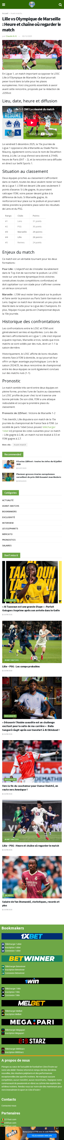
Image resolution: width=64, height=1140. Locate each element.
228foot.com (10, 1126)
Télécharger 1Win (12, 988)
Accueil (5, 13)
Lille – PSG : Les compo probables (21, 666)
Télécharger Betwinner (14, 966)
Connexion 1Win (12, 995)
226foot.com (10, 1123)
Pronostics (8, 539)
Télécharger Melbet (13, 1011)
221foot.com (10, 1119)
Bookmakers (9, 511)
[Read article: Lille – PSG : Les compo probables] (32, 642)
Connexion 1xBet (12, 951)
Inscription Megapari (14, 1033)
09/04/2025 (22, 481)
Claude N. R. (11, 36)
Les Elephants (10, 528)
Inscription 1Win (12, 992)
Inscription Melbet (12, 1014)
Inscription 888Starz (14, 1052)
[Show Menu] (3, 4)
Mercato (7, 534)
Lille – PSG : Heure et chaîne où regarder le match (30, 845)
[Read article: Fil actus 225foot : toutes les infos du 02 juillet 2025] (8, 464)
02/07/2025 (22, 468)
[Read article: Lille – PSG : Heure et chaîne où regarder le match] (32, 821)
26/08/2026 (8, 615)
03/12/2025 (27, 36)
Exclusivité (8, 517)
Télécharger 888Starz (14, 1049)
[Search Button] (60, 4)
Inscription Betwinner (14, 969)
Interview (8, 522)
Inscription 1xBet (12, 947)
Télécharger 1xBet (12, 944)
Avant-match (20, 444)
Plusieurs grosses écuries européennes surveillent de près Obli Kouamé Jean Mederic (38, 475)
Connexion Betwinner (14, 973)
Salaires (6, 545)
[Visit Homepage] (32, 4)
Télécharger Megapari (14, 1030)
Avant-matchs (16, 13)
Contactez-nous (8, 1105)
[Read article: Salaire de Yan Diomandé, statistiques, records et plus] (32, 877)
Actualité (8, 500)
